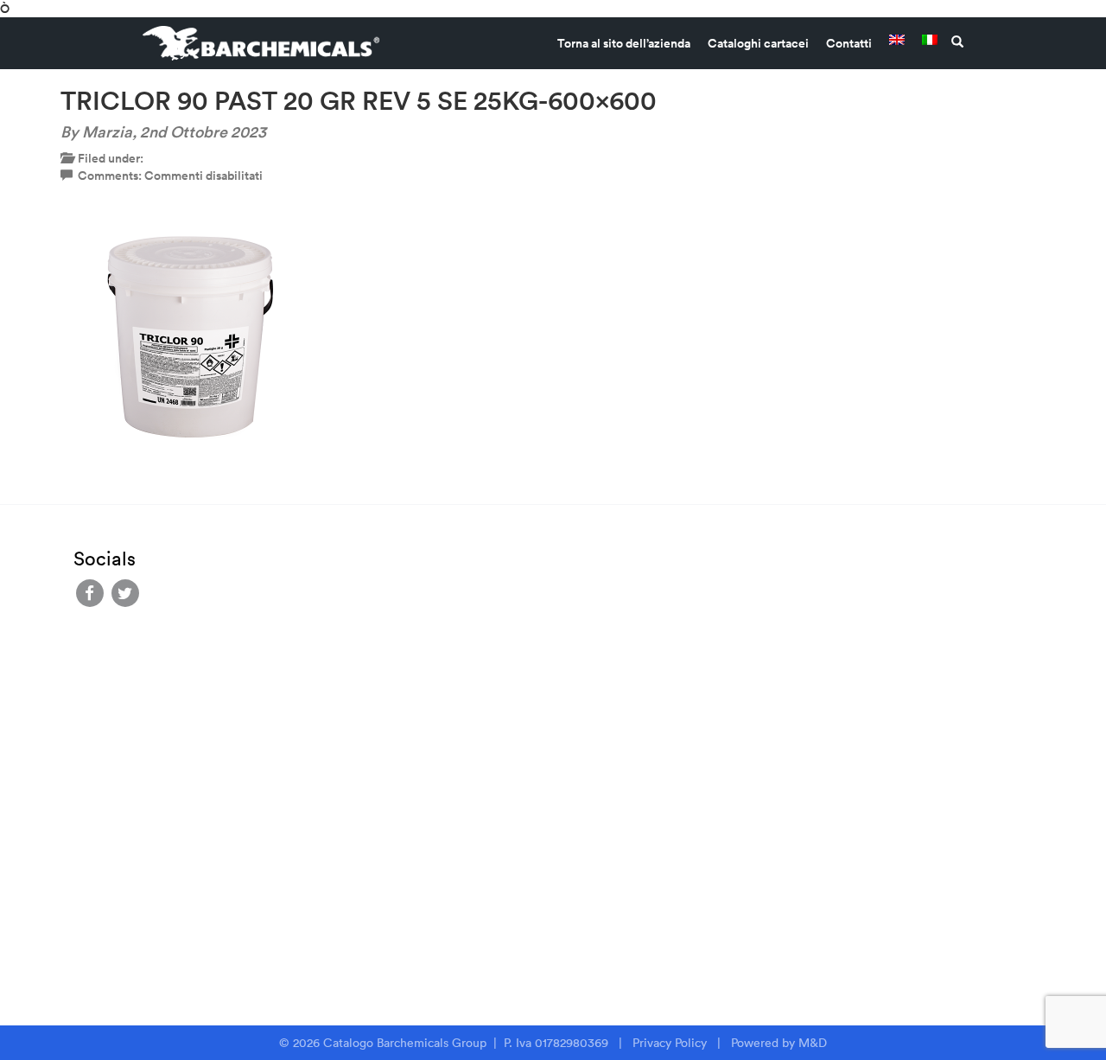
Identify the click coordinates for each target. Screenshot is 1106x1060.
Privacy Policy (669, 1042)
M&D (812, 1042)
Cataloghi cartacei (758, 43)
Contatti (849, 43)
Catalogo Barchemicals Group (406, 1042)
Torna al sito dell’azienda (623, 43)
